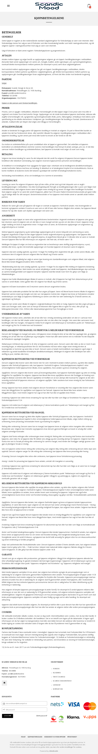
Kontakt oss (58, 689)
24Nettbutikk (53, 751)
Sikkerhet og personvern (54, 737)
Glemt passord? (41, 716)
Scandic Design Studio (62, 681)
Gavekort (56, 685)
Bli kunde (57, 673)
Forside (56, 669)
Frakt (23, 737)
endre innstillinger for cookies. (71, 747)
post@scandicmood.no (16, 674)
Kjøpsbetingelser (35, 737)
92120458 (12, 671)
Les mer (53, 747)
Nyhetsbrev (72, 737)
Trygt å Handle (59, 677)
